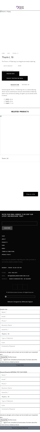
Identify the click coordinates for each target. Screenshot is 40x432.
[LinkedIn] (25, 286)
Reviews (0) (25, 84)
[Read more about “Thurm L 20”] (38, 153)
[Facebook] (14, 286)
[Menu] (3, 8)
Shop (8, 53)
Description (15, 84)
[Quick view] (1, 119)
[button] (10, 73)
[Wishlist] (1, 117)
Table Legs (10, 70)
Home (3, 53)
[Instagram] (20, 286)
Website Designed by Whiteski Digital (20, 302)
